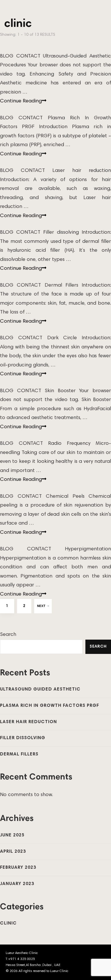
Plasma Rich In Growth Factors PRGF (49, 705)
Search (8, 634)
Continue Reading (21, 101)
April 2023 (13, 851)
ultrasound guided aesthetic (40, 689)
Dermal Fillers (19, 754)
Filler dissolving (22, 738)
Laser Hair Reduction (28, 722)
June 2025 (12, 835)
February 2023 (18, 867)
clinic (8, 923)
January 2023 (17, 884)
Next (41, 606)
